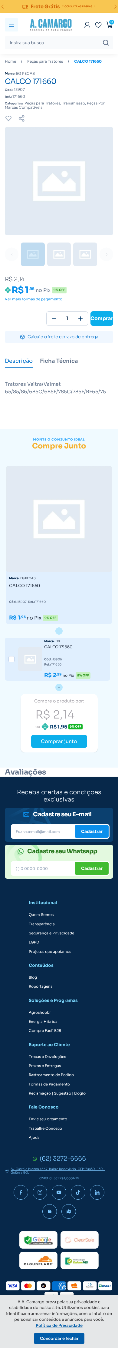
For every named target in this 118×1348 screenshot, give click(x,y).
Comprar (101, 318)
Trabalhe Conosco (45, 1128)
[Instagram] (40, 1192)
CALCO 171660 (88, 61)
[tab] (19, 361)
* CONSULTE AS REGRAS (77, 6)
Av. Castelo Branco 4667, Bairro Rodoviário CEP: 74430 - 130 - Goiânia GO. (58, 1171)
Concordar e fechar (59, 1338)
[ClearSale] (80, 1240)
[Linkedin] (97, 1192)
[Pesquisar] (106, 42)
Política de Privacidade (59, 1325)
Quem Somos (41, 915)
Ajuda (34, 1137)
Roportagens (40, 986)
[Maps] (68, 1211)
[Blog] (49, 1211)
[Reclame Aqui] (80, 1260)
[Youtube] (59, 1192)
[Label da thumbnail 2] (85, 254)
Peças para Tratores (45, 61)
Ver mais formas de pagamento (33, 299)
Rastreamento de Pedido (51, 1075)
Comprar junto (59, 741)
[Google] (38, 1240)
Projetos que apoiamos (50, 952)
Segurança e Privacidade (51, 933)
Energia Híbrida (43, 1021)
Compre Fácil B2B (45, 1031)
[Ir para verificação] (87, 24)
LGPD (34, 942)
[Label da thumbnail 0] (33, 254)
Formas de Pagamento (49, 1084)
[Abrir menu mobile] (11, 24)
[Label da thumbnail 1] (59, 254)
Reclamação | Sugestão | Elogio (57, 1093)
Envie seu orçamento (48, 1119)
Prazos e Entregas (45, 1066)
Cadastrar (92, 831)
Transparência (42, 924)
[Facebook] (21, 1192)
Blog (33, 977)
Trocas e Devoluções (47, 1057)
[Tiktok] (78, 1192)
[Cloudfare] (38, 1260)
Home (10, 61)
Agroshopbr (40, 1012)
